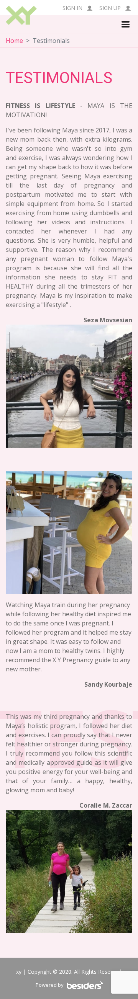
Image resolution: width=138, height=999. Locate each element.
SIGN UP (110, 7)
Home (14, 40)
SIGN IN (73, 7)
